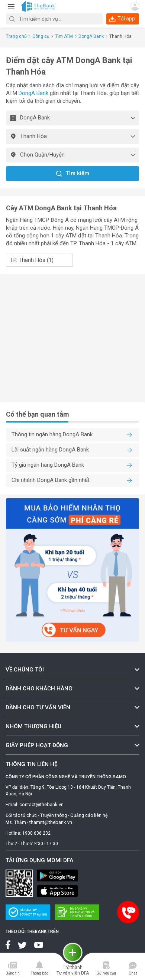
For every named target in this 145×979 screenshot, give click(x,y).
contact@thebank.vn (41, 804)
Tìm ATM (64, 36)
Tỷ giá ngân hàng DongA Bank (48, 464)
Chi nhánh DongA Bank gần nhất (51, 480)
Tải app (126, 19)
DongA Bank (91, 36)
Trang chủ (16, 36)
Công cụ (40, 36)
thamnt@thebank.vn (50, 822)
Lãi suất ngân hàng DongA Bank (50, 449)
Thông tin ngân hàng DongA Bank (52, 434)
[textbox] (54, 18)
